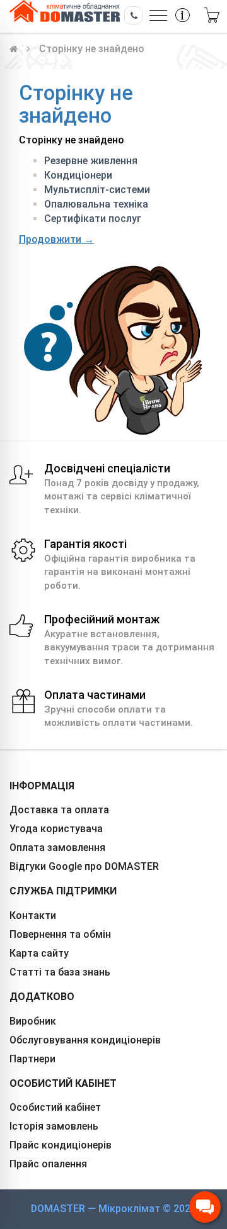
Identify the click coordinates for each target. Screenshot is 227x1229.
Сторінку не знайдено (91, 49)
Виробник (32, 1021)
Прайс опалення (48, 1164)
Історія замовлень (53, 1126)
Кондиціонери (78, 175)
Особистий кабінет (55, 1107)
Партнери (32, 1059)
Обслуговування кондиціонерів (85, 1040)
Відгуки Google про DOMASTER (84, 866)
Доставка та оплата (59, 810)
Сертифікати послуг (92, 219)
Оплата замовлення (57, 848)
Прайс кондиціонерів (60, 1145)
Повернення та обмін (60, 934)
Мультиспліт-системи (97, 190)
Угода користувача (56, 829)
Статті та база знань (59, 972)
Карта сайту (39, 953)
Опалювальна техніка (96, 204)
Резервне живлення (90, 161)
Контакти (32, 915)
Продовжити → (56, 239)
